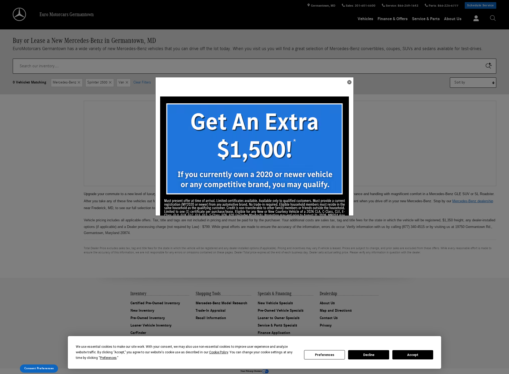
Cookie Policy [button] (218, 352)
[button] (349, 82)
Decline (368, 355)
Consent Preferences (39, 368)
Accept (412, 355)
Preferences (324, 355)
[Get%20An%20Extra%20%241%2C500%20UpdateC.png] (254, 162)
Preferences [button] (108, 358)
